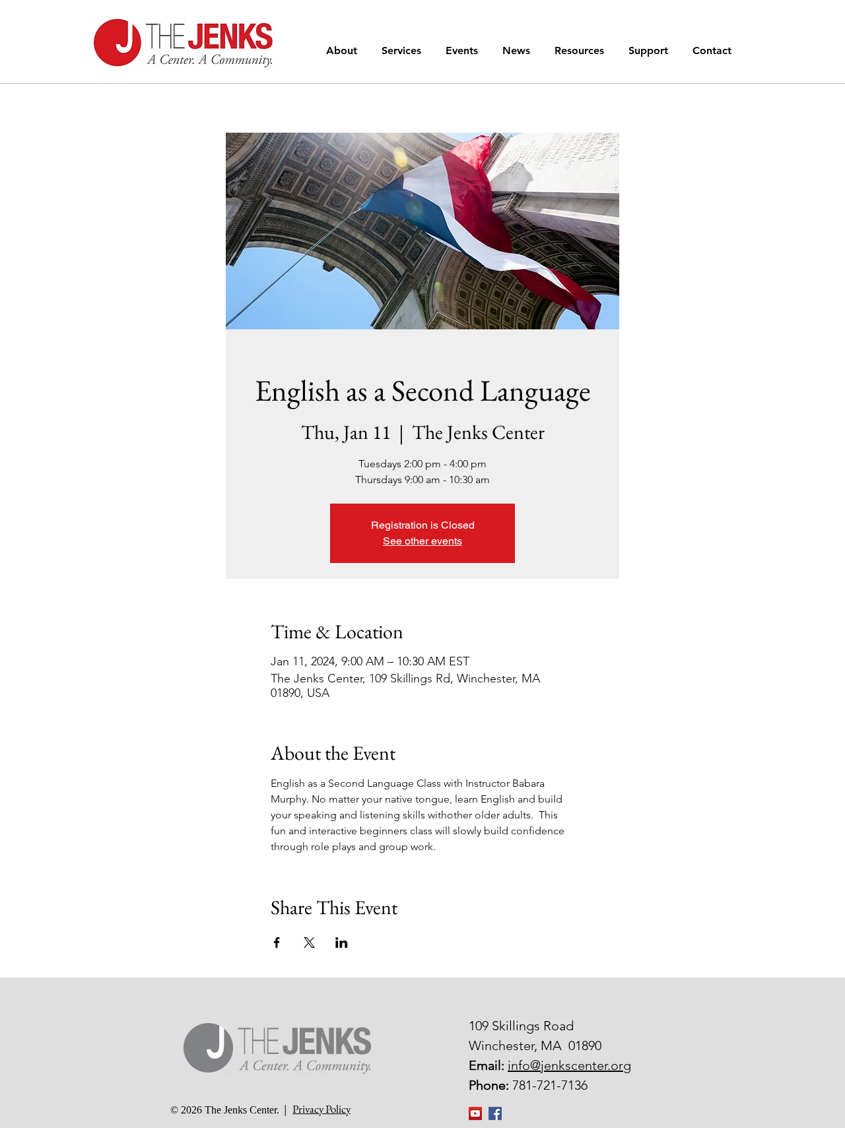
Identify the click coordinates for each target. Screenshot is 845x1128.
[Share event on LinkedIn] (341, 942)
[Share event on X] (309, 942)
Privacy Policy (321, 1109)
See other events (422, 541)
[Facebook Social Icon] (495, 1113)
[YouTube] (475, 1113)
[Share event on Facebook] (277, 942)
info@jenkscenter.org (569, 1065)
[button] (344, 50)
